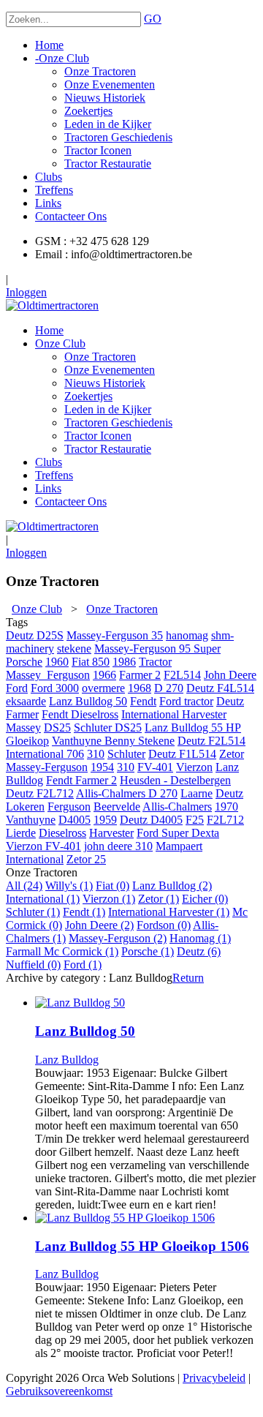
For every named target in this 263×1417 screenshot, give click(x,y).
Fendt (143, 701)
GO (152, 18)
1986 (124, 661)
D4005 (74, 819)
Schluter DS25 (108, 727)
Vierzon (194, 767)
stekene (74, 648)
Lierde (21, 833)
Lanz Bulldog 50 (88, 701)
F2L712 (225, 819)
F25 (195, 819)
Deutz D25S (35, 635)
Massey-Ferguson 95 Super (157, 648)
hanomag (187, 635)
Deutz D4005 (151, 819)
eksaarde (26, 701)
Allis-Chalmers (177, 806)
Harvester (111, 833)
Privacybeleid (214, 1378)
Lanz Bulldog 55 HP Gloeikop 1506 (142, 1246)
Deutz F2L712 (40, 793)
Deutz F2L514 (211, 740)
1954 (102, 767)
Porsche (24, 661)
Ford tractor (186, 701)
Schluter (126, 754)
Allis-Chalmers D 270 (127, 793)
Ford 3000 (55, 688)
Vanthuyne (31, 819)
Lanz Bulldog (67, 1059)
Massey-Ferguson (47, 767)
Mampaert (179, 846)
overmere (103, 688)
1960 (57, 661)
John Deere (230, 675)
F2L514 (182, 675)
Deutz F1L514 (182, 754)
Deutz (230, 701)
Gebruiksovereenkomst (59, 1391)
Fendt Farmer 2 (81, 780)
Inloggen (26, 292)
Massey (23, 727)
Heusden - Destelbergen (175, 780)
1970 (226, 806)
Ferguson (69, 806)
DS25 (57, 727)
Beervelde (117, 806)
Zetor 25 (86, 859)
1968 (139, 688)
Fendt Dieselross (80, 714)
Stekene (156, 740)
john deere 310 (118, 846)
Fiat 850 (91, 661)
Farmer (22, 714)
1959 (105, 819)
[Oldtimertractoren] (52, 305)
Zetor (231, 754)
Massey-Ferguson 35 (114, 635)
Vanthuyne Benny (95, 740)
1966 (104, 675)
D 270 (168, 688)
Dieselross (62, 833)
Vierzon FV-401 (43, 846)
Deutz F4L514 (220, 688)
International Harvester (173, 714)
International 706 (45, 754)
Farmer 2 (140, 675)
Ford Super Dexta (178, 833)
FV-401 (155, 767)
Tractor (155, 661)
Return (188, 977)
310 (95, 754)
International (35, 859)
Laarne (196, 793)
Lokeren (25, 806)
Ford (17, 688)
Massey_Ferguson (48, 675)
